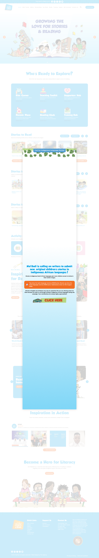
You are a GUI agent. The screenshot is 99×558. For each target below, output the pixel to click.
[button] (74, 150)
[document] (49, 279)
